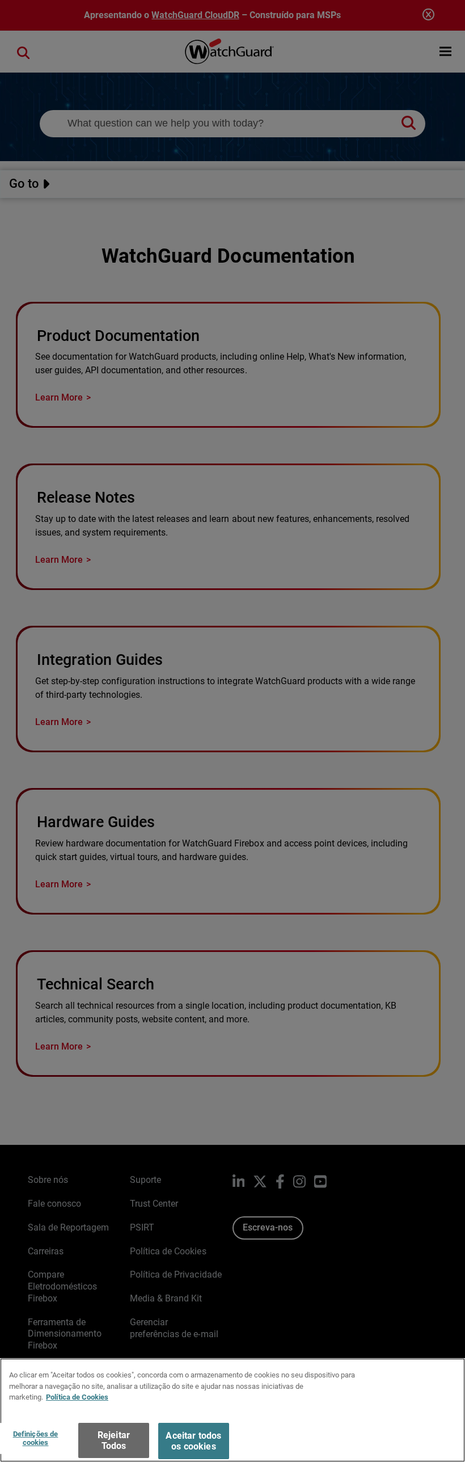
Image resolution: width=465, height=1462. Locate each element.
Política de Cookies (77, 1397)
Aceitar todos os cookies (193, 1441)
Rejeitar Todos (114, 1440)
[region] (232, 1410)
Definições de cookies (35, 1438)
